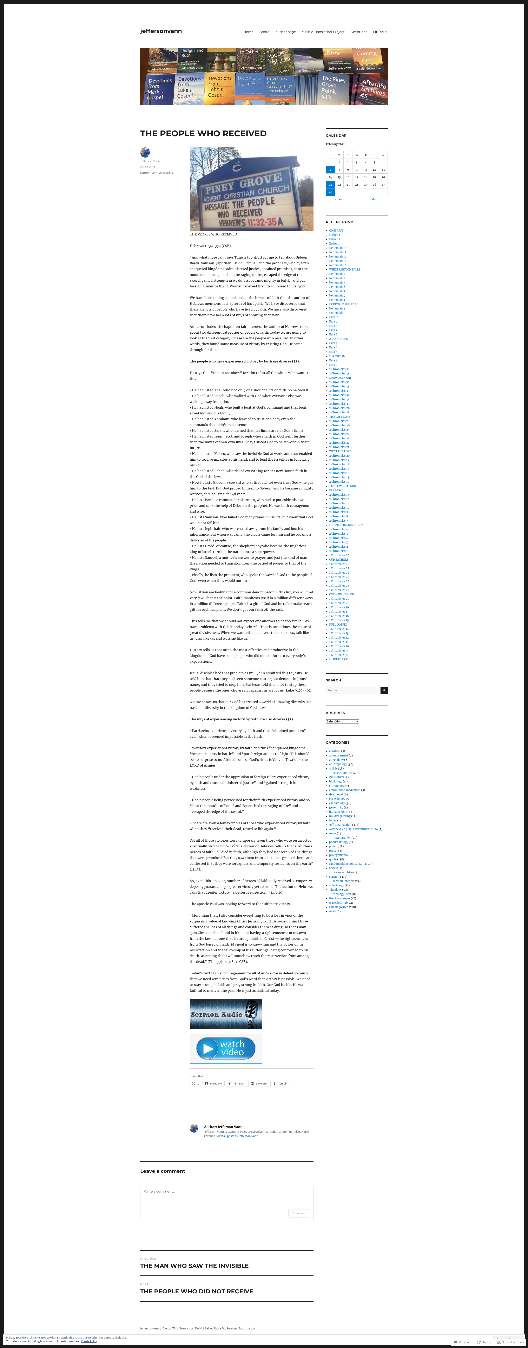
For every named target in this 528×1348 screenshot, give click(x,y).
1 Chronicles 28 (339, 564)
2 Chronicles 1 (338, 551)
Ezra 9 (333, 321)
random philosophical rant (346, 864)
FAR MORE (336, 490)
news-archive (342, 838)
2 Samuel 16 (337, 356)
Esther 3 (334, 235)
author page (286, 32)
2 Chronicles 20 (339, 456)
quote (333, 859)
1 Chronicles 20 (339, 603)
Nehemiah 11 (337, 261)
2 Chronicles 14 (339, 481)
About (264, 32)
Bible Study (336, 777)
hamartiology (338, 812)
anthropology (338, 764)
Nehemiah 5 (337, 291)
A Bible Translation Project (323, 32)
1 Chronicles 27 (339, 568)
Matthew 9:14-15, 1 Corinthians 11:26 (353, 829)
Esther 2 (334, 239)
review (333, 868)
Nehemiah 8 (337, 278)
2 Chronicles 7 (338, 520)
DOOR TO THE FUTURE (344, 304)
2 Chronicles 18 (339, 464)
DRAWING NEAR (340, 378)
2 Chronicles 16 (339, 473)
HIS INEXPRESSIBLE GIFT (346, 525)
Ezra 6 (333, 334)
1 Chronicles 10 (339, 646)
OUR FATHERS (338, 559)
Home (248, 32)
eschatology (337, 803)
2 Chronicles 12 (339, 499)
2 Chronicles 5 (338, 533)
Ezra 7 (333, 330)
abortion (335, 751)
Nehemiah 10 (337, 265)
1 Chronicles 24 (339, 581)
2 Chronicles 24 (339, 434)
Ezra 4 (333, 347)
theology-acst (342, 894)
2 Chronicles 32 (339, 395)
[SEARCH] (384, 690)
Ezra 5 (333, 343)
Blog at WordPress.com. (178, 1328)
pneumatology (338, 842)
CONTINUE (336, 230)
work (332, 911)
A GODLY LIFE (338, 339)
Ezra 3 (333, 352)
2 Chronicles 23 (339, 438)
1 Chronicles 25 (339, 577)
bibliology (335, 781)
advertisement (338, 755)
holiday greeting (340, 816)
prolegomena (338, 855)
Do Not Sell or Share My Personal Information (225, 1328)
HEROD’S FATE (339, 659)
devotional (336, 794)
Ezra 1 (333, 365)
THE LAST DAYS (339, 417)
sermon (145, 172)
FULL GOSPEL (338, 624)
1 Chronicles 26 (339, 572)
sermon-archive (162, 172)
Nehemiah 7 (337, 282)
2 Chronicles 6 (338, 529)
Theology (335, 890)
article (333, 768)
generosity (336, 807)
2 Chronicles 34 (339, 382)
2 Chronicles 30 (339, 404)
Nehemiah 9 (337, 274)
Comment (299, 1213)
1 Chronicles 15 (339, 620)
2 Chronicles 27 (339, 421)
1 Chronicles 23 (339, 585)
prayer (333, 851)
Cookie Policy (89, 1341)
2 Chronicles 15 (339, 477)
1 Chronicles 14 (339, 629)
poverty (334, 846)
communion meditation (345, 790)
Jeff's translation (340, 825)
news (332, 833)
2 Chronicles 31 (339, 399)
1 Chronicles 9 (338, 650)
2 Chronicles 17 (339, 469)
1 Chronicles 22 (339, 590)
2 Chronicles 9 (338, 512)
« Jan (338, 199)
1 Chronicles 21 (339, 598)
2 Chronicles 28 (339, 412)
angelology (336, 760)
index (333, 820)
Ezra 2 (333, 360)
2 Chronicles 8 (338, 516)
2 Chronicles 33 (339, 386)
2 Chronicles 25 (339, 430)
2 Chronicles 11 (339, 503)
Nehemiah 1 (337, 313)
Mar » (375, 199)
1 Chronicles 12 (339, 637)
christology (336, 786)
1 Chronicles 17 (339, 611)
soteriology (336, 885)
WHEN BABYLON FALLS (344, 269)
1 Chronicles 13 (339, 633)
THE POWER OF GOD (342, 486)
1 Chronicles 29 (339, 555)
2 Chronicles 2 (338, 546)
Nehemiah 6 (337, 287)
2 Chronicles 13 (339, 494)
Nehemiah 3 (337, 300)
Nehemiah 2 (337, 308)
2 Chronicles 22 (339, 443)
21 (330, 184)
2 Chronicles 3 (338, 542)
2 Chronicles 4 (338, 538)
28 (330, 192)
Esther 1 (334, 243)
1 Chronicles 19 (339, 607)
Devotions (358, 32)
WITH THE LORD (340, 451)
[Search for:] (353, 690)
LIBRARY (380, 32)
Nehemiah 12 (337, 252)
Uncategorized (338, 907)
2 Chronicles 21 (339, 447)
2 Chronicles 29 (339, 408)
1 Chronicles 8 (338, 655)
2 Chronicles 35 (339, 373)
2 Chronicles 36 (339, 369)
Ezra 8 (333, 326)
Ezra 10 (333, 317)
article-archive (342, 773)
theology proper (339, 898)
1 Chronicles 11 (338, 642)
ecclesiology (337, 799)
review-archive (343, 872)
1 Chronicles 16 (339, 616)
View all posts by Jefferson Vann (237, 1136)
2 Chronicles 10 (339, 507)
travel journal (338, 903)
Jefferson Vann (150, 161)
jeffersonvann (161, 30)
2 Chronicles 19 (339, 460)
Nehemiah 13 (337, 248)
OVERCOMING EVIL (342, 594)
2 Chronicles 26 (339, 425)
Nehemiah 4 (337, 295)
